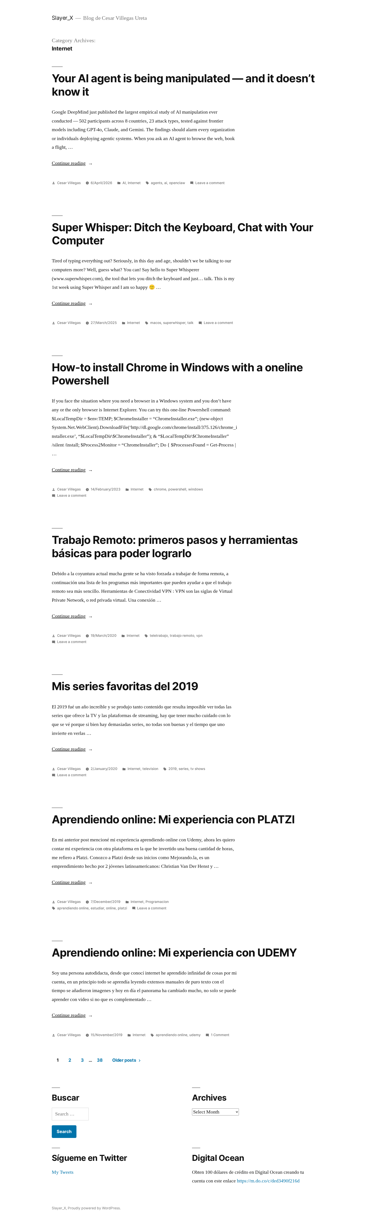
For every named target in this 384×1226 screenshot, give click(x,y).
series (183, 769)
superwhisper (174, 323)
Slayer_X (62, 17)
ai (165, 183)
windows (195, 489)
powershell (177, 489)
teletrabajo (159, 635)
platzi (122, 908)
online (111, 908)
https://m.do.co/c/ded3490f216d (268, 1181)
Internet (134, 183)
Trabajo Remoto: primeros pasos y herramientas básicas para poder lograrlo (175, 546)
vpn (199, 635)
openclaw (177, 183)
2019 (172, 769)
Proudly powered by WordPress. (94, 1208)
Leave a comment (210, 183)
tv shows (197, 769)
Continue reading (72, 163)
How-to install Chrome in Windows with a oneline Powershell (177, 374)
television (150, 769)
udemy (195, 1035)
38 (99, 1060)
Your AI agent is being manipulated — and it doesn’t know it (183, 85)
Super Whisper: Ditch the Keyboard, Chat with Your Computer (182, 234)
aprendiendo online (73, 908)
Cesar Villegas (69, 183)
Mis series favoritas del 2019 (125, 686)
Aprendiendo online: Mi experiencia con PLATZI (173, 819)
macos (155, 323)
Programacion (157, 902)
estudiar (97, 908)
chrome (160, 489)
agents (156, 183)
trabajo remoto (182, 635)
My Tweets (63, 1172)
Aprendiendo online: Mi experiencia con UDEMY (174, 952)
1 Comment (220, 1035)
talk (190, 323)
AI (124, 183)
